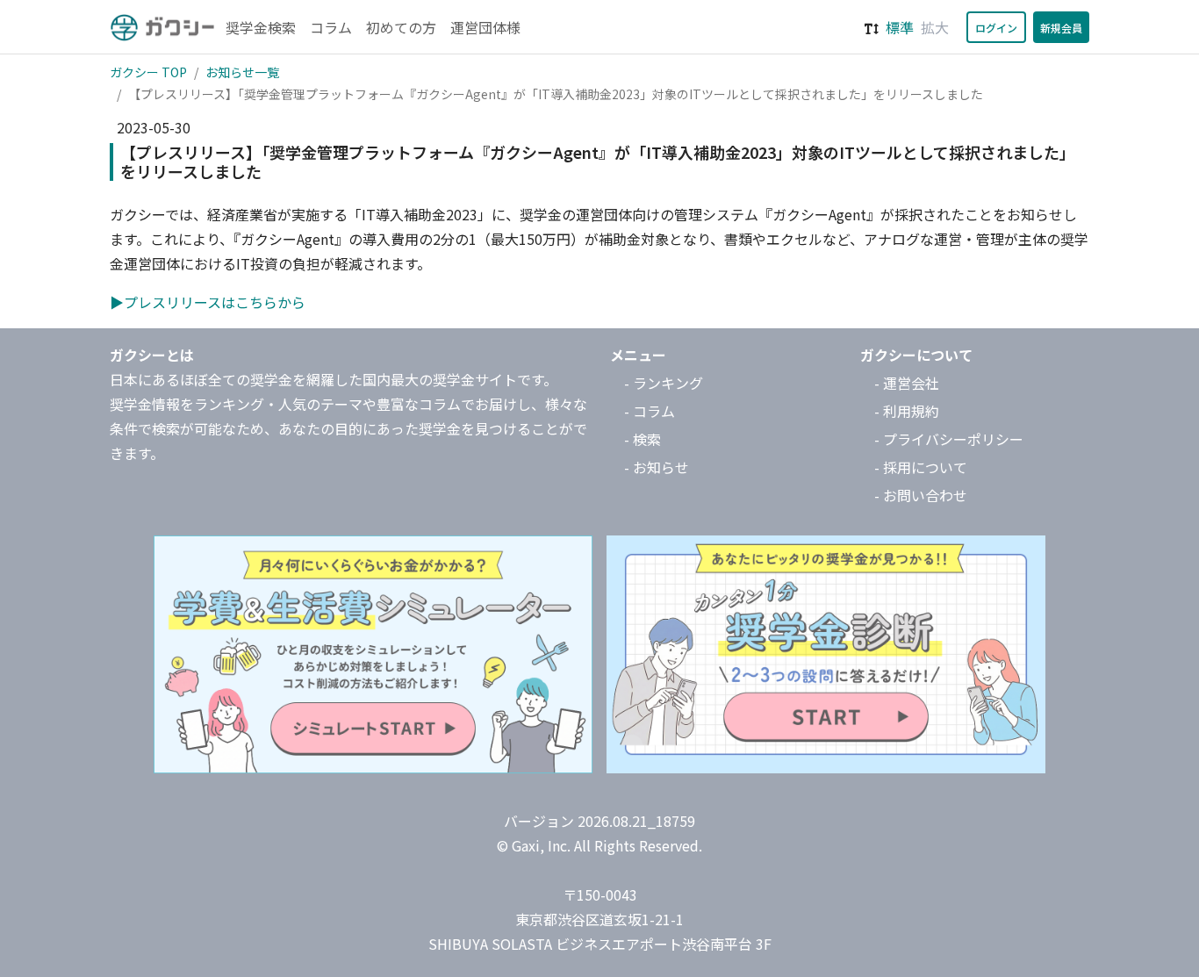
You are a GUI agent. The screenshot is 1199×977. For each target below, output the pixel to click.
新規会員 (1061, 27)
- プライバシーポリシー (948, 438)
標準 (900, 27)
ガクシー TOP (148, 72)
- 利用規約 (906, 410)
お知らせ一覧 (242, 72)
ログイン (996, 27)
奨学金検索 (261, 27)
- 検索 (642, 438)
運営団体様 (485, 27)
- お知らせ (656, 467)
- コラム (649, 410)
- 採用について (920, 467)
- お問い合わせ (920, 495)
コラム (331, 27)
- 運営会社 (906, 382)
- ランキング (663, 382)
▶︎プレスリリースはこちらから (207, 301)
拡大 (935, 27)
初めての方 (401, 27)
